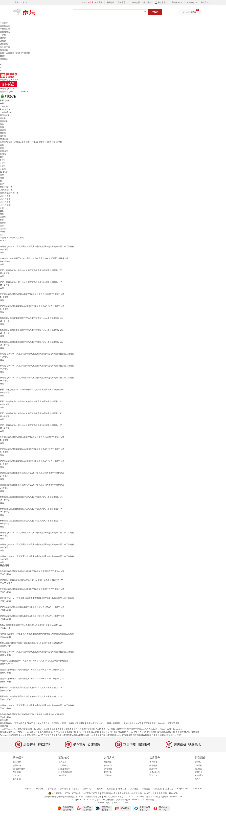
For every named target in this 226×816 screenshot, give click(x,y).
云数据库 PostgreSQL (127, 732)
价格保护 (153, 765)
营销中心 (87, 789)
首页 (2, 53)
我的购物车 (191, 12)
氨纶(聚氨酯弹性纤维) (9, 193)
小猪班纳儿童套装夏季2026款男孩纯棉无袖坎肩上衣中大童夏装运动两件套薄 (34, 258)
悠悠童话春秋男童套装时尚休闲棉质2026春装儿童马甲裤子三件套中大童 (32, 306)
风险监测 (146, 789)
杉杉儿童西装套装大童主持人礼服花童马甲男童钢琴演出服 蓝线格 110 (31, 282)
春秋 (2, 145)
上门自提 (62, 762)
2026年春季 (5, 202)
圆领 (2, 225)
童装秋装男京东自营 (132, 723)
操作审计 (95, 732)
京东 (35, 13)
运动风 (3, 136)
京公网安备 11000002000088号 (66, 793)
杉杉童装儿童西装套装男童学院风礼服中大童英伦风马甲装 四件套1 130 (31, 318)
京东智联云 (13, 735)
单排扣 (3, 231)
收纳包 (3, 38)
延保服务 (199, 769)
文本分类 (29, 732)
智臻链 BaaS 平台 (52, 732)
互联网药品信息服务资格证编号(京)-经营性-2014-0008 (126, 793)
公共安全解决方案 (97, 735)
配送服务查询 (64, 769)
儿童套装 (10, 53)
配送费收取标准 (65, 772)
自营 (2, 252)
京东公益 (169, 789)
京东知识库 (5, 26)
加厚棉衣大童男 (59, 723)
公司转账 (108, 775)
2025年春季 (5, 196)
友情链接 (111, 789)
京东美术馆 (5, 47)
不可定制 (4, 121)
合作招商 (64, 789)
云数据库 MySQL (183, 732)
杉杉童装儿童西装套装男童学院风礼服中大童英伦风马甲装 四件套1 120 (31, 520)
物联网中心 (39, 732)
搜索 (155, 12)
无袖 (2, 214)
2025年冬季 (5, 199)
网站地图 (22, 735)
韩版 (2, 127)
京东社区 (134, 789)
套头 (2, 211)
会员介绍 (17, 765)
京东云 (125, 802)
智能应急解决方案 (167, 732)
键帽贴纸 (4, 44)
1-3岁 (2, 160)
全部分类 (4, 23)
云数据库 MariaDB (35, 735)
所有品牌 (4, 59)
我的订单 (110, 2)
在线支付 (108, 765)
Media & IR (197, 789)
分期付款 (108, 769)
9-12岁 (3, 169)
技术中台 (172, 735)
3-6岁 (2, 163)
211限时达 (63, 765)
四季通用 (4, 151)
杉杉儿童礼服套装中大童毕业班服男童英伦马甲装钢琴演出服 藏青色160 (32, 389)
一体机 (3, 35)
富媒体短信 (105, 732)
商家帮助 (75, 789)
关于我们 (28, 789)
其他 (2, 157)
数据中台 (155, 735)
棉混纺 (3, 154)
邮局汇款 (108, 772)
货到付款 (108, 762)
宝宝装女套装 (150, 723)
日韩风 (3, 133)
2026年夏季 (5, 205)
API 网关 (114, 732)
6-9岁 (2, 166)
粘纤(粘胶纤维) (6, 187)
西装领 (3, 228)
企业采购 (147, 2)
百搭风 (3, 130)
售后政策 (153, 762)
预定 (135, 735)
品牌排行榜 (5, 29)
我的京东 (122, 2)
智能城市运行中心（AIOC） (12, 732)
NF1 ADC (142, 732)
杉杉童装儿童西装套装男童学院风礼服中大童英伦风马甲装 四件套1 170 (31, 497)
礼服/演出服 (5, 109)
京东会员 (136, 2)
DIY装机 (198, 765)
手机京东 (162, 2)
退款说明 (153, 769)
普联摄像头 (5, 32)
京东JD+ (199, 779)
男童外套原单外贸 (95, 723)
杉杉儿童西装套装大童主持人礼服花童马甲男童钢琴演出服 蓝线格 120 (31, 401)
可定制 (3, 118)
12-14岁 (3, 172)
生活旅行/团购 (19, 769)
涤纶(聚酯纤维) (6, 190)
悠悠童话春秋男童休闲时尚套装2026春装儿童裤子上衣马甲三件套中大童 (32, 294)
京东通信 (199, 775)
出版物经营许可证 (93, 796)
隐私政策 (158, 789)
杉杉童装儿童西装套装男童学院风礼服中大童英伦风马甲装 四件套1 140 (31, 330)
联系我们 (40, 789)
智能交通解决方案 (68, 732)
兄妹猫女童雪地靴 (76, 723)
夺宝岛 (198, 762)
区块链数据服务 (144, 735)
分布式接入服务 (84, 732)
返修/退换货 (154, 772)
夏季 (2, 148)
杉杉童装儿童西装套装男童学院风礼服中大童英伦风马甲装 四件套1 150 (31, 342)
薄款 (2, 178)
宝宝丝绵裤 (19, 723)
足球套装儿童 (173, 723)
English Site (182, 789)
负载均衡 (164, 735)
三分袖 (3, 217)
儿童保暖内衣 (6, 112)
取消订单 (153, 775)
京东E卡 (198, 772)
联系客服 (17, 779)
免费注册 (98, 2)
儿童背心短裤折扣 (113, 723)
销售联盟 (122, 789)
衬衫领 (3, 223)
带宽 (179, 735)
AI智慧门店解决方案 (52, 735)
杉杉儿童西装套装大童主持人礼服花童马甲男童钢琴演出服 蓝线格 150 (31, 270)
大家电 (16, 775)
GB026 (30, 723)
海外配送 (62, 775)
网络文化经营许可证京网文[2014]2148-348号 (124, 796)
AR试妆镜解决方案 (80, 735)
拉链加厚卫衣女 (42, 723)
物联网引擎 (67, 735)
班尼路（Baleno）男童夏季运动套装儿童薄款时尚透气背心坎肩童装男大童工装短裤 (37, 246)
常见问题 (17, 772)
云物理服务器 (153, 732)
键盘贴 (3, 41)
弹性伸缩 (128, 735)
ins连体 (161, 723)
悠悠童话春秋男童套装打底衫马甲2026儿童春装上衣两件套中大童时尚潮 (32, 473)
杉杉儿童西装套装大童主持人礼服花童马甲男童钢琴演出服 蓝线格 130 (31, 425)
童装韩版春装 (6, 723)
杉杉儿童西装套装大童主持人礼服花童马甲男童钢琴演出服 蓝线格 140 (31, 413)
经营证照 (150, 799)
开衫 (2, 208)
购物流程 (17, 762)
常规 (2, 175)
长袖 (2, 220)
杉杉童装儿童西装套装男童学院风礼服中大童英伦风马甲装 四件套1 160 (31, 509)
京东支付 (116, 802)
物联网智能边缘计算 (115, 735)
